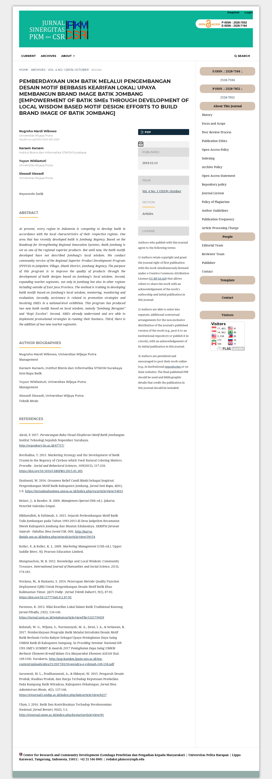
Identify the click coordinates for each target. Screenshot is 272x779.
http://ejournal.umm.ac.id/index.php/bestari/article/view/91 (61, 715)
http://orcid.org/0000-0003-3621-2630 (39, 139)
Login (249, 12)
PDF (147, 132)
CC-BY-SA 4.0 (158, 278)
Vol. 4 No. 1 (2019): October (68, 69)
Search (243, 56)
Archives (48, 56)
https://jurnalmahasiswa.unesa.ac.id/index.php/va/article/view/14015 (74, 491)
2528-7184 (227, 80)
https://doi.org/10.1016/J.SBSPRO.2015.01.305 (51, 471)
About (66, 56)
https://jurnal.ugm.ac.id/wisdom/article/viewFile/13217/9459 (61, 617)
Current (28, 56)
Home (23, 69)
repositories (173, 366)
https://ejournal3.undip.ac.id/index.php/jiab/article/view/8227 (63, 695)
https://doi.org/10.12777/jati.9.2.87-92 (45, 597)
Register (233, 12)
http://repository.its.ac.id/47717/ (41, 445)
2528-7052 (227, 97)
